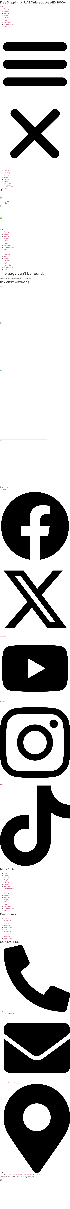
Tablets (6, 18)
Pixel (5, 26)
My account (8, 927)
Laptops (6, 20)
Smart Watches (9, 24)
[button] (35, 98)
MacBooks (7, 22)
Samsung (7, 11)
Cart (5, 918)
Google (6, 13)
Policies (6, 923)
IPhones (6, 9)
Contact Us (7, 921)
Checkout (7, 925)
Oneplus (6, 15)
